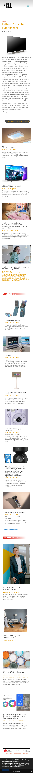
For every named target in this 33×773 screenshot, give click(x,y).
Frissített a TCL (10, 356)
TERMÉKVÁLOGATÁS (22, 677)
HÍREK (4, 21)
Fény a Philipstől (8, 147)
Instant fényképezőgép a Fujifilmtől (13, 429)
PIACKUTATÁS (20, 721)
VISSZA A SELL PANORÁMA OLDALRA (17, 121)
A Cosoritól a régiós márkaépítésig (11, 588)
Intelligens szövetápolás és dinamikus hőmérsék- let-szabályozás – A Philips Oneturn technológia (14, 225)
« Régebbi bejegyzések (10, 530)
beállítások (21, 765)
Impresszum (9, 753)
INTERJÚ (16, 592)
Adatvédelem (17, 753)
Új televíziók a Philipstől (11, 186)
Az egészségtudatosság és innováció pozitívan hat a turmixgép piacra (14, 716)
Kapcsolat (25, 753)
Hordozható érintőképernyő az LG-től (15, 393)
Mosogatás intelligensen (13, 672)
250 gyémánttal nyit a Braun (15, 512)
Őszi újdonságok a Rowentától (12, 636)
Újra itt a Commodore (12, 321)
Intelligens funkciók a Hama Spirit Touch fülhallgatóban (15, 268)
